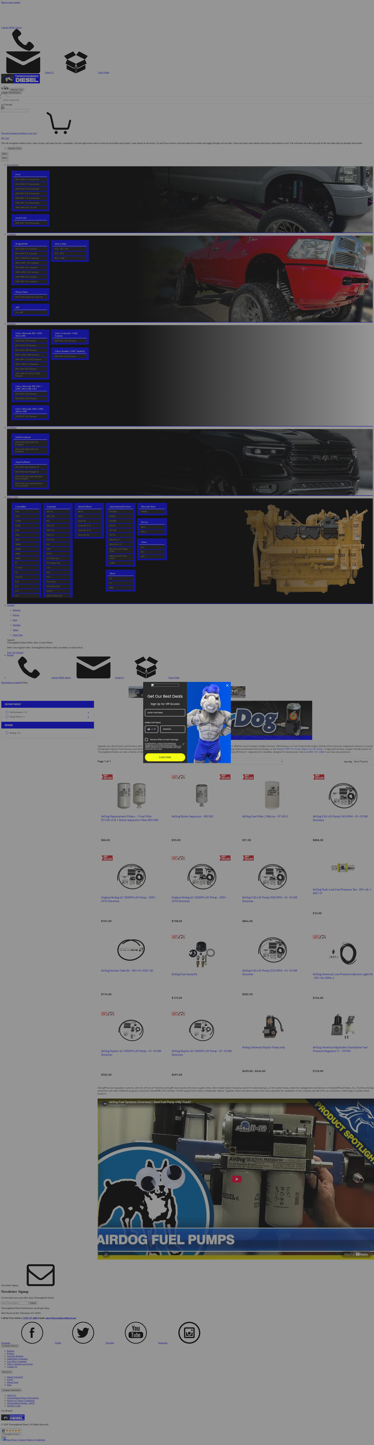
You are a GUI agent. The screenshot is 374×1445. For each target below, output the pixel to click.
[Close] (227, 685)
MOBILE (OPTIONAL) (153, 722)
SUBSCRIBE (165, 757)
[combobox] (151, 729)
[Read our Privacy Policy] (183, 744)
